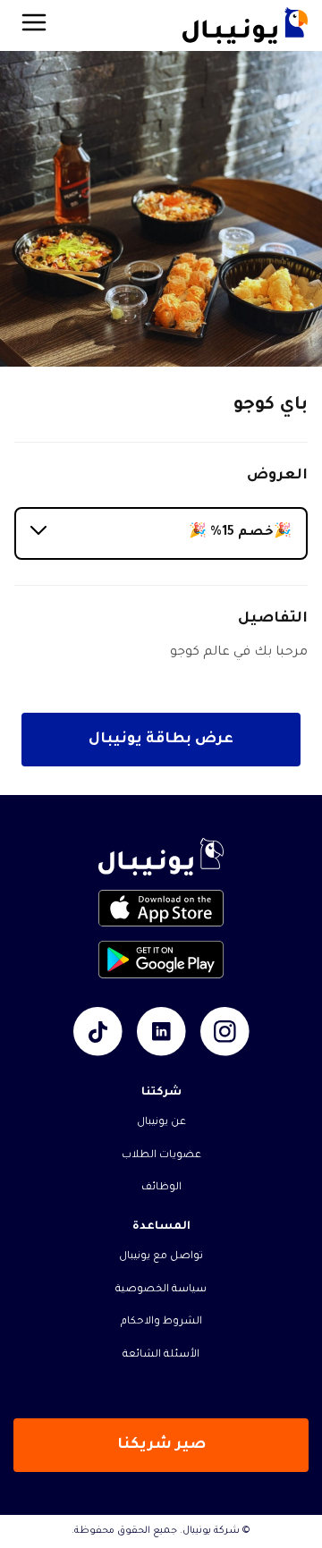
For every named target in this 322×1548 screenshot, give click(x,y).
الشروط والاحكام (161, 1322)
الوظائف (161, 1188)
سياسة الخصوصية (161, 1290)
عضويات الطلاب (161, 1156)
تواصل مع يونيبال (161, 1257)
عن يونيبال (161, 1123)
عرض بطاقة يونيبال (161, 740)
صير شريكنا (161, 1445)
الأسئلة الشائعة (161, 1355)
